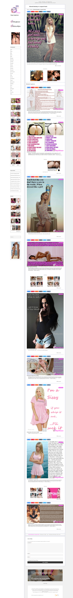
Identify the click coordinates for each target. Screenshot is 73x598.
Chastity (12, 61)
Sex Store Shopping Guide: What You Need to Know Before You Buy (15, 173)
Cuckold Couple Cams (45, 81)
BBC (11, 53)
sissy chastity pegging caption (13, 211)
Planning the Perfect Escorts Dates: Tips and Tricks (15, 175)
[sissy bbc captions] (13, 107)
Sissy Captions (15, 15)
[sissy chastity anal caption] (18, 214)
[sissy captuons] (13, 227)
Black (11, 54)
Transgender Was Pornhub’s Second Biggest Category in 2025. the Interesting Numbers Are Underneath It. (15, 181)
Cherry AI (54, 2)
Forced (12, 73)
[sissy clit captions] (18, 161)
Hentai (12, 76)
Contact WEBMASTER (36, 592)
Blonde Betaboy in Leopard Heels (33, 534)
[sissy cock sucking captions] (18, 148)
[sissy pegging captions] (18, 107)
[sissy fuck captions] (13, 141)
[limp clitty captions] (18, 127)
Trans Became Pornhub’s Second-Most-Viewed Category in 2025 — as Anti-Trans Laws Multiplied (15, 190)
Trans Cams (43, 1)
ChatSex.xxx (40, 2)
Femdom (12, 70)
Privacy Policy (35, 560)
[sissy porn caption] (18, 141)
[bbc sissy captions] (13, 100)
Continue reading (53, 113)
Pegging (12, 83)
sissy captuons (13, 230)
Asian (11, 51)
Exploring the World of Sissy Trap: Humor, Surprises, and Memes (15, 179)
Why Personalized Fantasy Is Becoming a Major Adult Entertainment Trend (15, 183)
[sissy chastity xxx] (13, 200)
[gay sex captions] (18, 121)
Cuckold (12, 63)
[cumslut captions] (13, 148)
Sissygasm (12, 88)
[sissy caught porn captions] (13, 221)
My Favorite (12, 81)
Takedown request (55, 592)
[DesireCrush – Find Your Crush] (15, 38)
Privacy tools (50, 592)
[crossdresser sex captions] (13, 155)
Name (28, 553)
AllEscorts (49, 2)
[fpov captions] (13, 134)
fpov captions (13, 137)
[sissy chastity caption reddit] (18, 207)
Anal (11, 49)
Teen (11, 90)
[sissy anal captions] (18, 100)
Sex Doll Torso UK (45, 2)
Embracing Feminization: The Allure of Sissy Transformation (15, 177)
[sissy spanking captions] (13, 161)
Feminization (13, 71)
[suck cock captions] (13, 121)
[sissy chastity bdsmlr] (13, 214)
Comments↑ (59, 116)
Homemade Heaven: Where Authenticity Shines (15, 186)
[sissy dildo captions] (13, 114)
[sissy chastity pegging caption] (13, 207)
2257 (40, 592)
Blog (11, 56)
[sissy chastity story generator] (18, 200)
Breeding (12, 59)
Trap (11, 93)
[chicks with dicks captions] (18, 134)
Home (28, 9)
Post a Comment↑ (58, 65)
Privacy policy (46, 592)
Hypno (12, 80)
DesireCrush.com (49, 1)
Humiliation (12, 78)
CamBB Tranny (37, 2)
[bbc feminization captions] (18, 155)
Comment (29, 542)
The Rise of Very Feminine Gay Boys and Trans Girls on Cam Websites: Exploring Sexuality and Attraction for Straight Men (15, 188)
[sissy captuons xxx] (18, 221)
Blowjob (12, 58)
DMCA (42, 592)
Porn (11, 85)
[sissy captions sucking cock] (18, 227)
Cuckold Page (45, 583)
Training (12, 92)
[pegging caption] (18, 114)
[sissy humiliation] (13, 127)
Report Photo (61, 14)
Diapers (12, 66)
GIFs (11, 75)
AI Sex (52, 2)
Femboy (12, 68)
